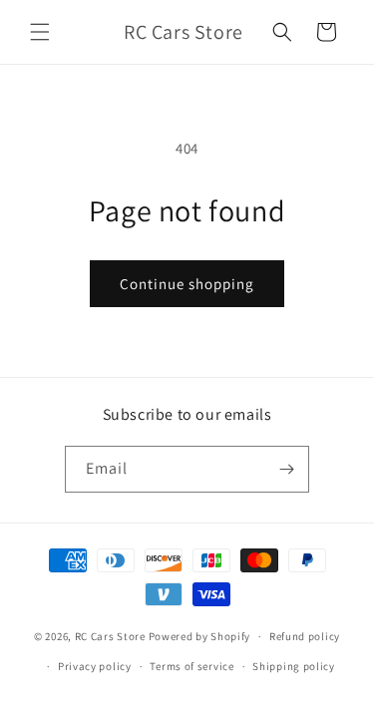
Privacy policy (95, 666)
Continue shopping (187, 283)
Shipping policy (293, 666)
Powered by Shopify (200, 636)
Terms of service (191, 666)
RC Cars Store (110, 636)
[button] (40, 32)
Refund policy (304, 636)
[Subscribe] (286, 469)
